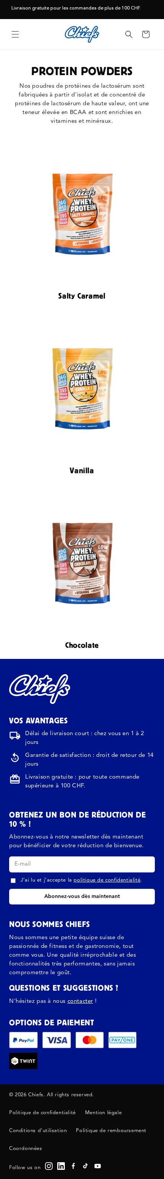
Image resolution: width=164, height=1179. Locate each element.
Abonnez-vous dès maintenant (82, 896)
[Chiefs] (39, 689)
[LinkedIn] (61, 1166)
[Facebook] (73, 1166)
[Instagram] (49, 1166)
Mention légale (103, 1112)
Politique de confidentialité (42, 1112)
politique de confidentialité (107, 880)
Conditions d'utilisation (38, 1130)
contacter (80, 1001)
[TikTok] (85, 1166)
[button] (15, 34)
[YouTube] (97, 1166)
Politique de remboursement (111, 1130)
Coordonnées (25, 1148)
